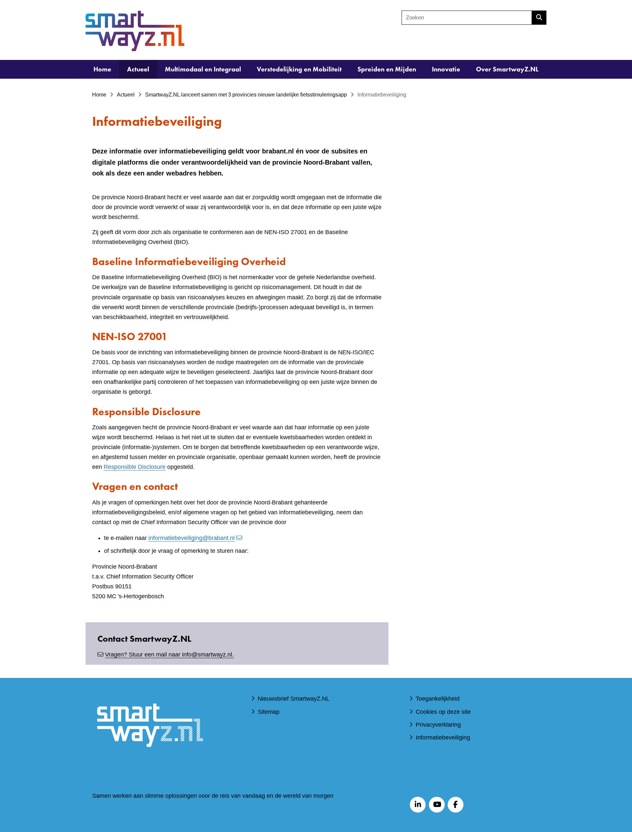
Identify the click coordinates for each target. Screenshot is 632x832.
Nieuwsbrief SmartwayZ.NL (293, 698)
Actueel (138, 69)
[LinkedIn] (418, 805)
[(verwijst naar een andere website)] (149, 756)
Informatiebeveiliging (443, 737)
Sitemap (268, 712)
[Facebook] (455, 805)
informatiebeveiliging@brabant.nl (191, 538)
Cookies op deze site (443, 712)
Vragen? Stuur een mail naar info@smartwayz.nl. (169, 654)
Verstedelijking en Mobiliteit (299, 69)
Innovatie (446, 69)
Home (102, 69)
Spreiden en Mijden (386, 69)
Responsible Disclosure (135, 467)
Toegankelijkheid (438, 698)
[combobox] (467, 18)
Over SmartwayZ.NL (507, 69)
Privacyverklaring (438, 724)
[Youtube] (437, 805)
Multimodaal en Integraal (203, 69)
